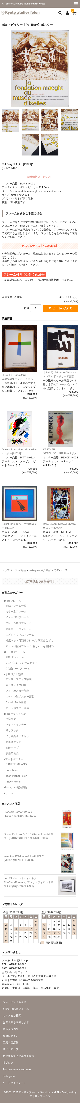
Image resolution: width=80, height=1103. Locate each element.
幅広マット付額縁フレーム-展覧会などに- (30, 640)
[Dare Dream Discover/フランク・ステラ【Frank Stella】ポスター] (60, 503)
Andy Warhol (13, 781)
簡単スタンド (13, 741)
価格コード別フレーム (19, 628)
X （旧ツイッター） (14, 1082)
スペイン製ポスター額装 (20, 696)
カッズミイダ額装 (16, 684)
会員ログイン (10, 1035)
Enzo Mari (11, 769)
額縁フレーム (46, 222)
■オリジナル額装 (13, 674)
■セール (8, 793)
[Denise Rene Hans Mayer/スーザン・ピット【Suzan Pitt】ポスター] (19, 429)
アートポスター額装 (17, 708)
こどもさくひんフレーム (20, 634)
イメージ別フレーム (17, 617)
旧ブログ (8, 1062)
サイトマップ (10, 1049)
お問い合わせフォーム (15, 972)
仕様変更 (11, 718)
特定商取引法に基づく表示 (18, 1055)
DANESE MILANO (16, 764)
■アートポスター (13, 759)
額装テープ (12, 747)
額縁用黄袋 (12, 753)
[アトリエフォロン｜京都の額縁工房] (20, 12)
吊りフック (12, 730)
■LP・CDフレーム (14, 652)
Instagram (9, 1076)
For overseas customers (17, 1069)
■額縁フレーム (12, 600)
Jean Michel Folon (16, 775)
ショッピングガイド (14, 1002)
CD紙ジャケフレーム (18, 668)
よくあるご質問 (12, 1015)
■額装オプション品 (15, 713)
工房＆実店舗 (10, 1042)
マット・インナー (16, 724)
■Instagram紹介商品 (16, 787)
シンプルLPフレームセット (21, 662)
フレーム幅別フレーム (19, 623)
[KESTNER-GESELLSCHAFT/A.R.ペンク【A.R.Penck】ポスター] (60, 429)
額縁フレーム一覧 (16, 605)
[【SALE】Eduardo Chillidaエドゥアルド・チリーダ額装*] (60, 347)
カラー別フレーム (16, 611)
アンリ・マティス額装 (19, 679)
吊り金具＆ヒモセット (19, 736)
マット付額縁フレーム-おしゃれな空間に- (30, 646)
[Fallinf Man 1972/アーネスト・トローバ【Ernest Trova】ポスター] (19, 503)
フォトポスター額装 (17, 690)
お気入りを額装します (16, 1022)
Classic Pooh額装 (16, 702)
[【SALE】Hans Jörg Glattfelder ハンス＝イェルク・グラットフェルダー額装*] (19, 348)
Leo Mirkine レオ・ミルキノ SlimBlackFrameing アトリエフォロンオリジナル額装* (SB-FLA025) (28, 882)
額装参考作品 (10, 1028)
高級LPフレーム (15, 656)
